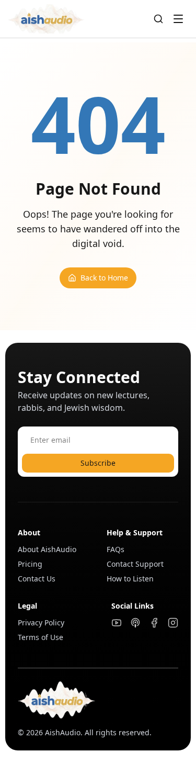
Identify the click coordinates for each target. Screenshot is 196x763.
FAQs (115, 549)
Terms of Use (40, 637)
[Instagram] (173, 623)
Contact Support (135, 564)
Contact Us (36, 579)
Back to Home (104, 278)
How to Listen (130, 579)
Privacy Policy (41, 622)
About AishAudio (47, 549)
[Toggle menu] (178, 18)
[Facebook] (154, 623)
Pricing (30, 564)
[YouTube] (116, 623)
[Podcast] (135, 623)
